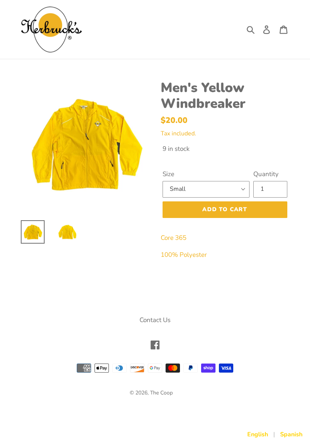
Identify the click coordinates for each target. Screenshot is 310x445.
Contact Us (155, 320)
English (257, 434)
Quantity (266, 174)
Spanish (291, 434)
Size (168, 174)
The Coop (161, 392)
